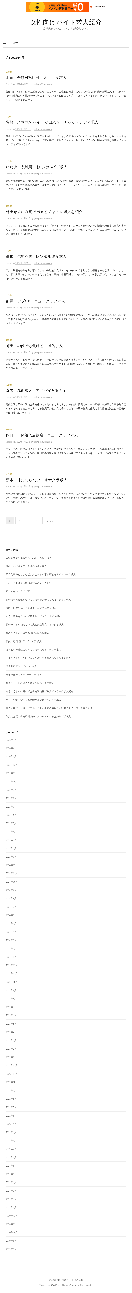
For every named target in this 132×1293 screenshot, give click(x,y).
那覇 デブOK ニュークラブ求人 (35, 301)
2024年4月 (11, 931)
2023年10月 (12, 981)
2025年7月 (11, 806)
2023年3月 (11, 1040)
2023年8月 (11, 998)
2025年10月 (12, 781)
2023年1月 (11, 1057)
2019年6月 (11, 1240)
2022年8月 (11, 1098)
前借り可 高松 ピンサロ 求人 (21, 666)
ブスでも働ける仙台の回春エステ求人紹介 (29, 582)
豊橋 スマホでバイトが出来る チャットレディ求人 (52, 122)
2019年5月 (11, 1249)
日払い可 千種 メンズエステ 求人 (24, 641)
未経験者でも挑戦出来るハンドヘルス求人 (29, 557)
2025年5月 (11, 823)
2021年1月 (11, 1207)
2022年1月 (11, 1157)
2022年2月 (11, 1149)
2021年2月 (11, 1199)
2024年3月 (11, 940)
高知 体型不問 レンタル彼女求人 (36, 256)
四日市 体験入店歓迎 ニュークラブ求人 (42, 435)
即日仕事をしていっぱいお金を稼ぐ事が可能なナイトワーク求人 (41, 574)
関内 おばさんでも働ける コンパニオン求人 (31, 607)
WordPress (55, 1285)
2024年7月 (11, 906)
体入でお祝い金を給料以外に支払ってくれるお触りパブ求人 (38, 716)
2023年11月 (12, 973)
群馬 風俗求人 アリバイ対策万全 (36, 390)
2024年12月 (12, 865)
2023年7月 (11, 1007)
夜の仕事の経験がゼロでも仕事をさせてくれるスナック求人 (38, 599)
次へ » (49, 520)
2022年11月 (12, 1073)
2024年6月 (11, 915)
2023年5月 (11, 1023)
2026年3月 (11, 739)
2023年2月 (11, 1048)
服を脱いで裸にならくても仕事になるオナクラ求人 (33, 649)
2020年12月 (12, 1215)
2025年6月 (11, 814)
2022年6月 (11, 1115)
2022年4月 (11, 1132)
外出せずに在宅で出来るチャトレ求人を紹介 (44, 211)
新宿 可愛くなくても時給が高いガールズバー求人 (33, 699)
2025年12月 (12, 764)
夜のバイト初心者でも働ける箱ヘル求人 (27, 632)
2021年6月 (11, 1165)
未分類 (9, 71)
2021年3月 (11, 1190)
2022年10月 (12, 1082)
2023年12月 (12, 965)
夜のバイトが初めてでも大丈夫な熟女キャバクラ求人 (35, 624)
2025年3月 (11, 840)
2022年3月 (11, 1140)
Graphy (72, 1285)
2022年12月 (12, 1065)
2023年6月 (11, 1015)
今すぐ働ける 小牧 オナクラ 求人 (24, 674)
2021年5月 (11, 1174)
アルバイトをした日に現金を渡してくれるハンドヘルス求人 (38, 658)
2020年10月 (12, 1232)
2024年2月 (11, 948)
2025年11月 (12, 773)
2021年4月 (11, 1182)
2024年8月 (11, 898)
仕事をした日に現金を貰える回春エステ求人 (30, 683)
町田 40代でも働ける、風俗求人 (34, 345)
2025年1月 (11, 856)
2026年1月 (11, 756)
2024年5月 (11, 923)
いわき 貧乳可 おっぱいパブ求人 (36, 166)
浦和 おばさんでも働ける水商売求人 (26, 566)
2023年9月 (11, 990)
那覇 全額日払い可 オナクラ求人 (36, 77)
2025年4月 (11, 831)
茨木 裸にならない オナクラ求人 (36, 479)
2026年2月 (11, 748)
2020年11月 (12, 1224)
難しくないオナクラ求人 (19, 591)
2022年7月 (11, 1107)
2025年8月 (11, 798)
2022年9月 (11, 1090)
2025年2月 (11, 848)
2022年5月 (11, 1123)
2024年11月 (12, 873)
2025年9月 (11, 789)
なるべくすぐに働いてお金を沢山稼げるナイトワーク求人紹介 (39, 691)
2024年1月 (11, 956)
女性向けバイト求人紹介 (66, 22)
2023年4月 (11, 1032)
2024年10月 (12, 881)
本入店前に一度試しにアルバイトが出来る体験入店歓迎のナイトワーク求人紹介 (49, 708)
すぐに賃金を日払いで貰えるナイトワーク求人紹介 (33, 616)
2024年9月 (11, 890)
